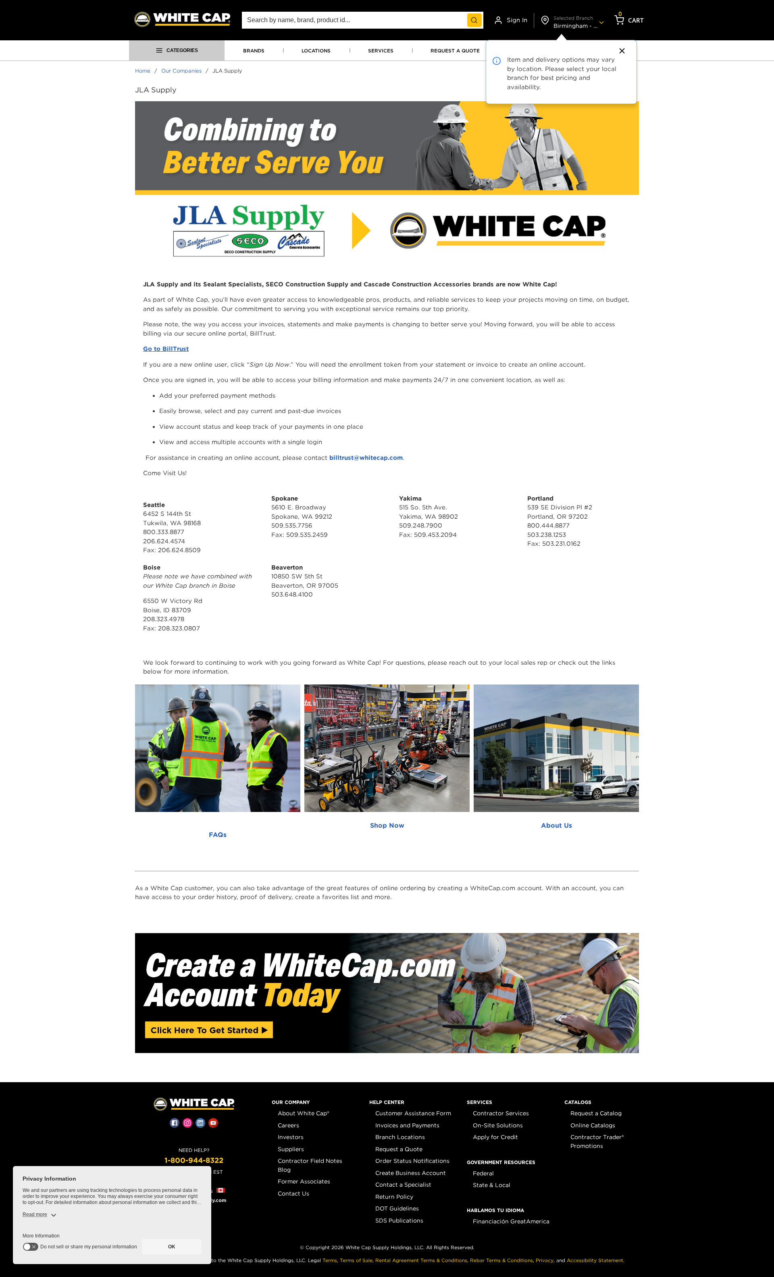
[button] (291, 1102)
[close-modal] (620, 50)
